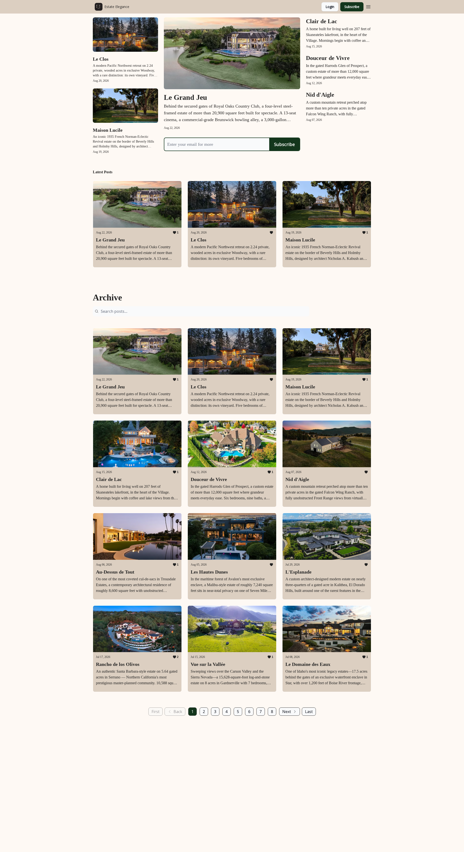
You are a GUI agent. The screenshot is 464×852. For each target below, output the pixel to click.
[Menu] (368, 6)
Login (330, 6)
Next (286, 711)
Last (309, 711)
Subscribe (351, 6)
